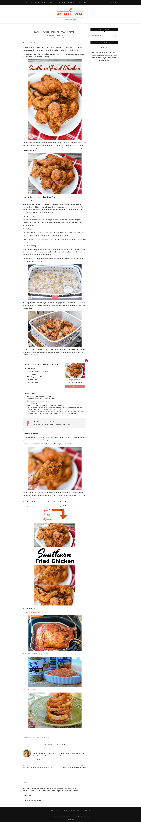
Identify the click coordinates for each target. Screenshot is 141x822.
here (36, 502)
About (31, 2)
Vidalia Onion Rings (29, 690)
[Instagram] (113, 2)
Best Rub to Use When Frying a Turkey (35, 654)
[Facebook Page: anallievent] (29, 423)
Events (51, 2)
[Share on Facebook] (59, 744)
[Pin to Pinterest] (62, 744)
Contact (37, 2)
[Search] (117, 2)
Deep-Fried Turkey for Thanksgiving (34, 612)
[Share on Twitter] (60, 744)
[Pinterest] (115, 2)
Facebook (68, 424)
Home (25, 2)
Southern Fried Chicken (43, 737)
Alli (50, 37)
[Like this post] (57, 744)
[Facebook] (109, 2)
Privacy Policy (82, 2)
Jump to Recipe (30, 42)
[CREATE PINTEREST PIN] (86, 360)
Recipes (44, 2)
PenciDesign (85, 816)
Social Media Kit (72, 2)
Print (74, 386)
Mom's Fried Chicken (29, 737)
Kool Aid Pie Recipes (60, 2)
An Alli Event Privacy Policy (32, 801)
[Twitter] (111, 2)
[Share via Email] (64, 744)
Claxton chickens (75, 207)
